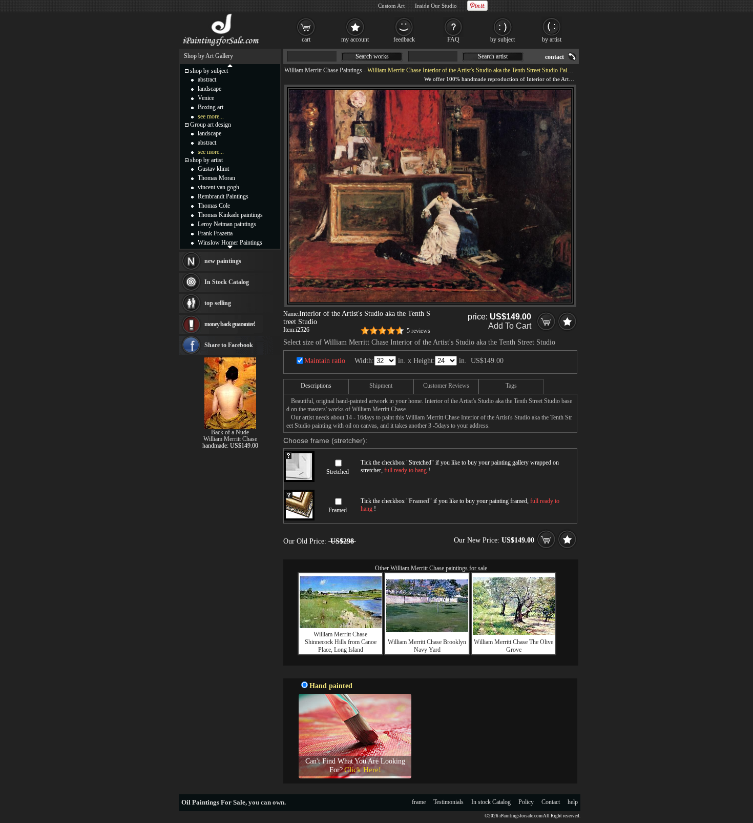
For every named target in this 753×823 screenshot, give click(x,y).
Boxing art (210, 107)
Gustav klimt (213, 168)
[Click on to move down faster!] (230, 246)
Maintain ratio (324, 361)
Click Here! (362, 770)
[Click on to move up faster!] (230, 65)
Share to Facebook (228, 345)
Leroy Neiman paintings (227, 224)
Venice (206, 98)
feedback (404, 39)
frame (419, 802)
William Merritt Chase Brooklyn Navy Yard (427, 645)
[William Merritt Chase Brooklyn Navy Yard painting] (427, 629)
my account (355, 39)
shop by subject (209, 70)
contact (554, 57)
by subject (502, 39)
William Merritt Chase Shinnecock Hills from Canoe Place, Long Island (340, 642)
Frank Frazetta (215, 233)
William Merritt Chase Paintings (323, 70)
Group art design (210, 124)
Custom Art (391, 6)
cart (306, 39)
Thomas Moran (216, 178)
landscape (209, 88)
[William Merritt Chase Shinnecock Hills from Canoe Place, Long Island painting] (341, 626)
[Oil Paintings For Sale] (221, 46)
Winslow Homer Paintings (230, 242)
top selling (217, 303)
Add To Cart (509, 326)
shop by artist (206, 160)
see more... (211, 116)
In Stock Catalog (226, 282)
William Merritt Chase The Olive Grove (513, 645)
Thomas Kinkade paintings (230, 214)
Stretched (337, 471)
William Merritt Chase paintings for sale (438, 568)
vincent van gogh (218, 187)
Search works (372, 56)
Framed (337, 510)
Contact (550, 802)
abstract (207, 79)
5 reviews (418, 330)
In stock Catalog (491, 802)
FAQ (453, 39)
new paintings (222, 261)
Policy (526, 802)
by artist (551, 39)
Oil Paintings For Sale (213, 802)
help (573, 802)
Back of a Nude (230, 432)
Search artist (493, 56)
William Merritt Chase (230, 439)
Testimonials (448, 802)
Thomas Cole (214, 205)
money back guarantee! (229, 324)
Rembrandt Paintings (223, 196)
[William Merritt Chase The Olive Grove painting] (514, 632)
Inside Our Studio (436, 6)
